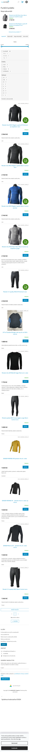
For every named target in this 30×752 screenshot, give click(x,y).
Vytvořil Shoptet (16, 680)
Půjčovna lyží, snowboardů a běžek (9, 631)
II (4, 92)
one (2, 143)
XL (4, 81)
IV (4, 96)
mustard (3, 473)
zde (19, 739)
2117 (5, 68)
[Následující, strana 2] (14, 608)
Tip (5, 61)
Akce (5, 56)
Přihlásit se (5, 673)
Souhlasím (14, 748)
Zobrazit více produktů (13, 32)
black (3, 348)
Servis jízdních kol (5, 629)
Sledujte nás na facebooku (9, 650)
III (4, 94)
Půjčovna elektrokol (5, 633)
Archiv (4, 638)
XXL (5, 83)
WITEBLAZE (7, 74)
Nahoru (15, 615)
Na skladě (6, 54)
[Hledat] (18, 2)
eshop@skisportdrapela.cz (9, 645)
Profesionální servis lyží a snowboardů (9, 626)
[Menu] (26, 2)
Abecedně (4, 39)
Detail (24, 135)
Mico (5, 70)
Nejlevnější (9, 36)
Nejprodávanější (18, 36)
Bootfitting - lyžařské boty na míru (8, 635)
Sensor (6, 72)
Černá (3, 431)
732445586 (5, 648)
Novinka (6, 59)
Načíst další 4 (14, 603)
